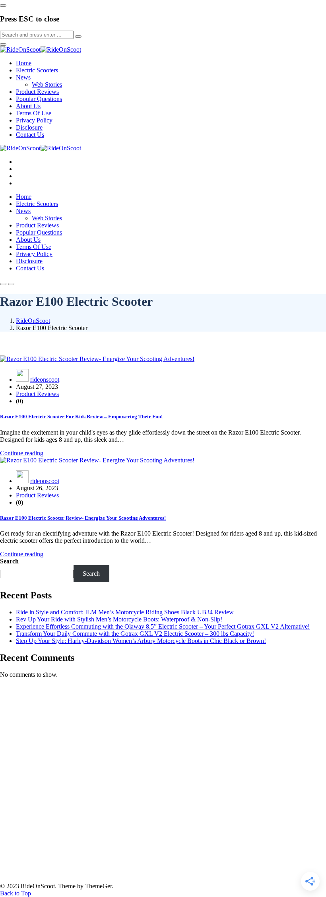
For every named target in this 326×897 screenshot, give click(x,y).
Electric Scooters (37, 70)
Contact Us (30, 134)
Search (9, 561)
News (23, 77)
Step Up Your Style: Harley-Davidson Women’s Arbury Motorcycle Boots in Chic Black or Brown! (141, 640)
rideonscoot (44, 379)
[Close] (3, 5)
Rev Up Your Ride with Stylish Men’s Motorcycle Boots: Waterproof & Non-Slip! (119, 619)
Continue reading (21, 453)
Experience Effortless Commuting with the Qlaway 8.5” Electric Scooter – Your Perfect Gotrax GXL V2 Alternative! (163, 626)
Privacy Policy (34, 120)
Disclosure (29, 127)
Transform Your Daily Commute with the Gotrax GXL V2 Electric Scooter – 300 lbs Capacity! (135, 633)
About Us (28, 106)
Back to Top (15, 893)
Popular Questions (39, 98)
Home (23, 63)
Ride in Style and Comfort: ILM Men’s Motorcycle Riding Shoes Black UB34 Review (125, 612)
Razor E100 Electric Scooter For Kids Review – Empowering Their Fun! (81, 416)
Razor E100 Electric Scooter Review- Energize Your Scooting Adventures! (83, 518)
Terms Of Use (33, 113)
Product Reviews (37, 91)
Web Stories (47, 84)
